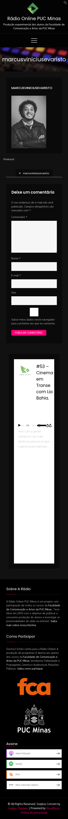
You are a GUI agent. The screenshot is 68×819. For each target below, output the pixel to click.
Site (13, 292)
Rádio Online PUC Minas (34, 18)
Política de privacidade (34, 812)
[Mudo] (38, 425)
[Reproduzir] (19, 425)
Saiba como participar (30, 668)
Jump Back (47, 425)
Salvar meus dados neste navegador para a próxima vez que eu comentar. (33, 321)
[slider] (27, 425)
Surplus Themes (17, 808)
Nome (16, 258)
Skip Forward (50, 425)
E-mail (16, 275)
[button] (65, 3)
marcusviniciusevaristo (31, 88)
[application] (34, 425)
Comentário (19, 217)
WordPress (52, 808)
